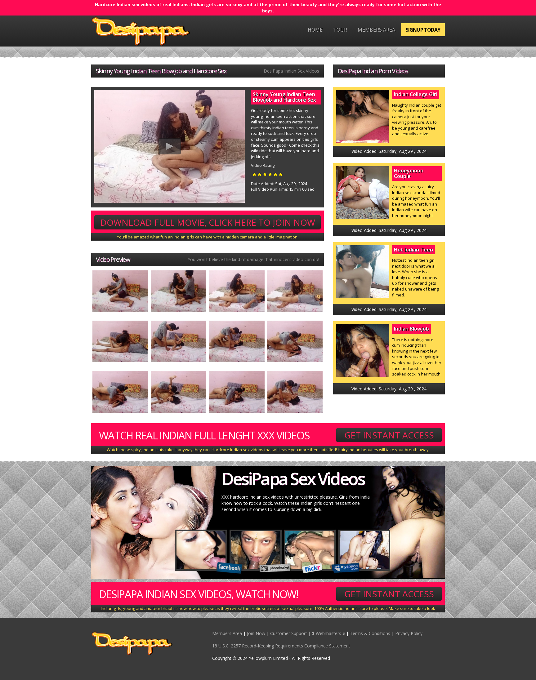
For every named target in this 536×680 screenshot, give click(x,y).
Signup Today (423, 29)
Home (315, 29)
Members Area (376, 29)
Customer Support (288, 633)
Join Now (256, 633)
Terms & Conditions (370, 633)
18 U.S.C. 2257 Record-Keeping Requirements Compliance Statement (281, 646)
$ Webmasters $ (328, 633)
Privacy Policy (408, 633)
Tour (340, 29)
